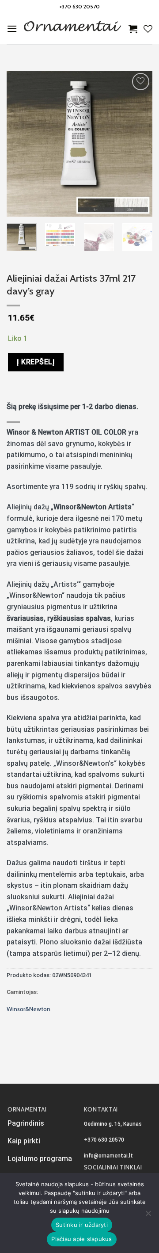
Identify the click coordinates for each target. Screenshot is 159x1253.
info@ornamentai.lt (108, 1156)
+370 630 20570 (80, 6)
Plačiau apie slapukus (81, 1238)
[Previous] (21, 143)
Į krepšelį (36, 362)
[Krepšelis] (133, 28)
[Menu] (12, 28)
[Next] (138, 143)
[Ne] (148, 1216)
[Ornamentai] (73, 29)
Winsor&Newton (28, 1008)
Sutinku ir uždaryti (82, 1224)
